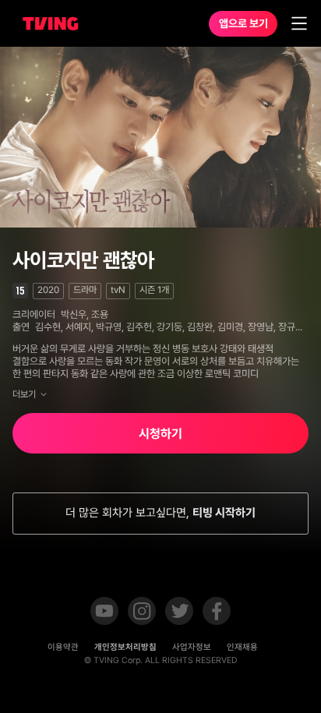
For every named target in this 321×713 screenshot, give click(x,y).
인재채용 (242, 647)
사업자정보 (191, 647)
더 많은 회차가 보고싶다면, (160, 513)
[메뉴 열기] (299, 23)
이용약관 (63, 647)
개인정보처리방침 (125, 647)
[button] (104, 612)
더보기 (24, 394)
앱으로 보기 (243, 23)
